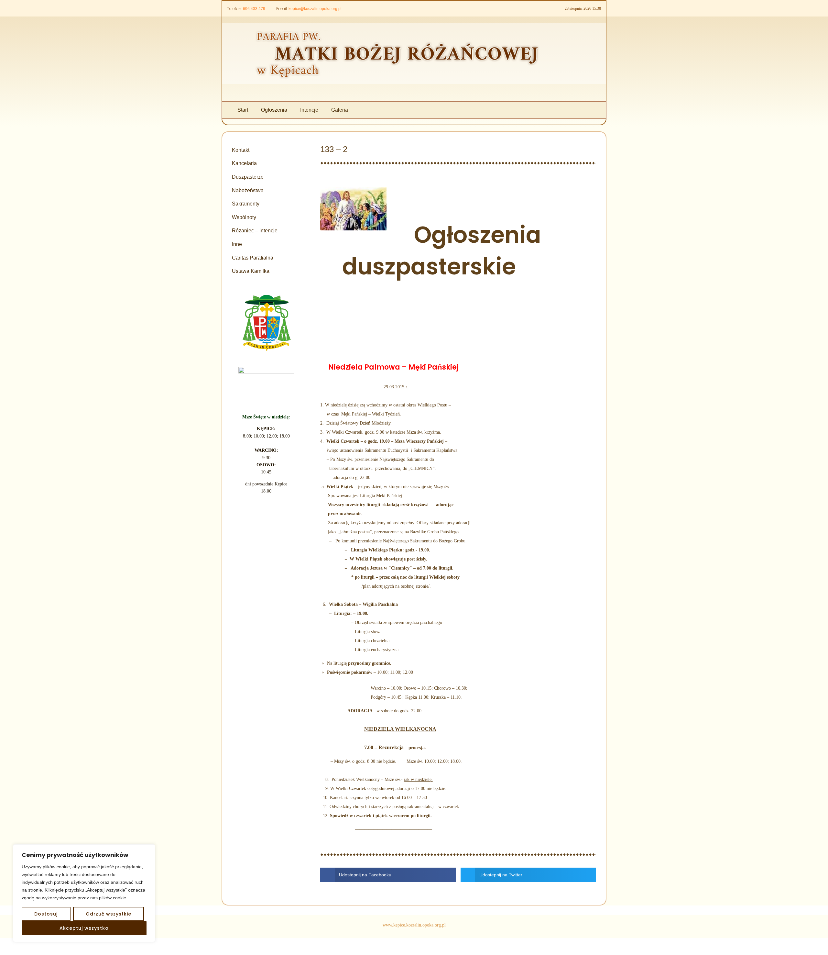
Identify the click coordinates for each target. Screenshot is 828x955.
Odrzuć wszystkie (108, 914)
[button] (388, 875)
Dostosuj (46, 914)
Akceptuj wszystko (84, 928)
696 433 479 (254, 8)
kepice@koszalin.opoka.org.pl (315, 8)
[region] (84, 893)
